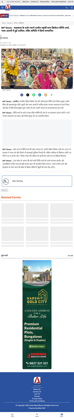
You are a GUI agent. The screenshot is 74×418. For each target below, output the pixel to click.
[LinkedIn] (39, 94)
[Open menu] (3, 7)
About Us (26, 2)
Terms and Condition (37, 401)
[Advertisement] (37, 132)
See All (70, 256)
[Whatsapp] (33, 94)
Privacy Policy (44, 2)
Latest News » (10, 23)
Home (3, 23)
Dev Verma (4, 38)
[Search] (66, 7)
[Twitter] (27, 94)
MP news (4, 190)
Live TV (70, 2)
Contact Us (34, 2)
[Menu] (71, 7)
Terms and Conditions (58, 2)
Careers (37, 397)
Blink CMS (41, 408)
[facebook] (21, 94)
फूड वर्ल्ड (4, 255)
